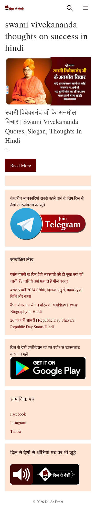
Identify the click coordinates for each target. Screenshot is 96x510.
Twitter (16, 431)
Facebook (18, 414)
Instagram (18, 422)
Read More (20, 165)
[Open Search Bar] (70, 8)
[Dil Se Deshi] (14, 8)
